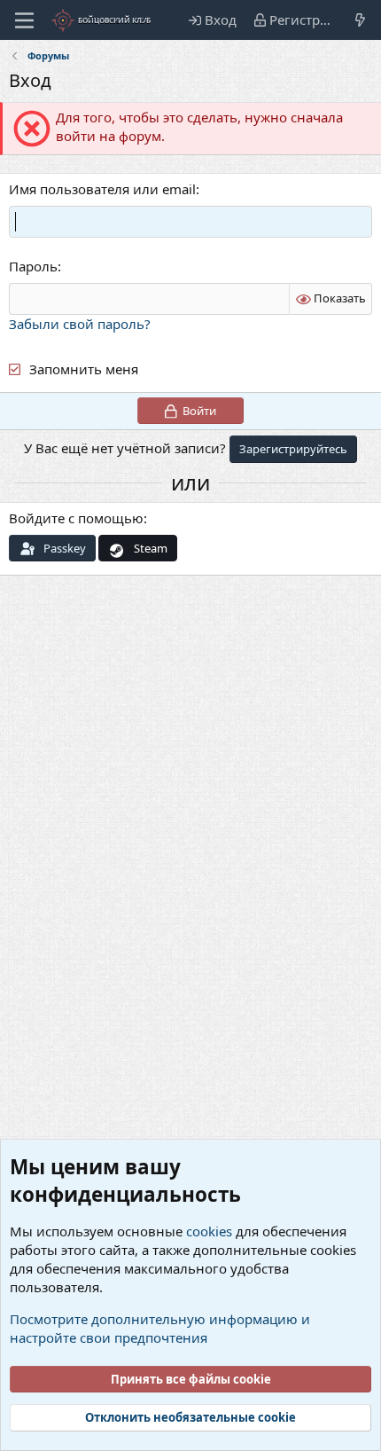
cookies (209, 1231)
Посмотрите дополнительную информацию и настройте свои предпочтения (160, 1328)
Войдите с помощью (76, 518)
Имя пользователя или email (102, 189)
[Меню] (24, 20)
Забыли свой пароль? (80, 324)
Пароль (33, 266)
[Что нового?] (360, 20)
